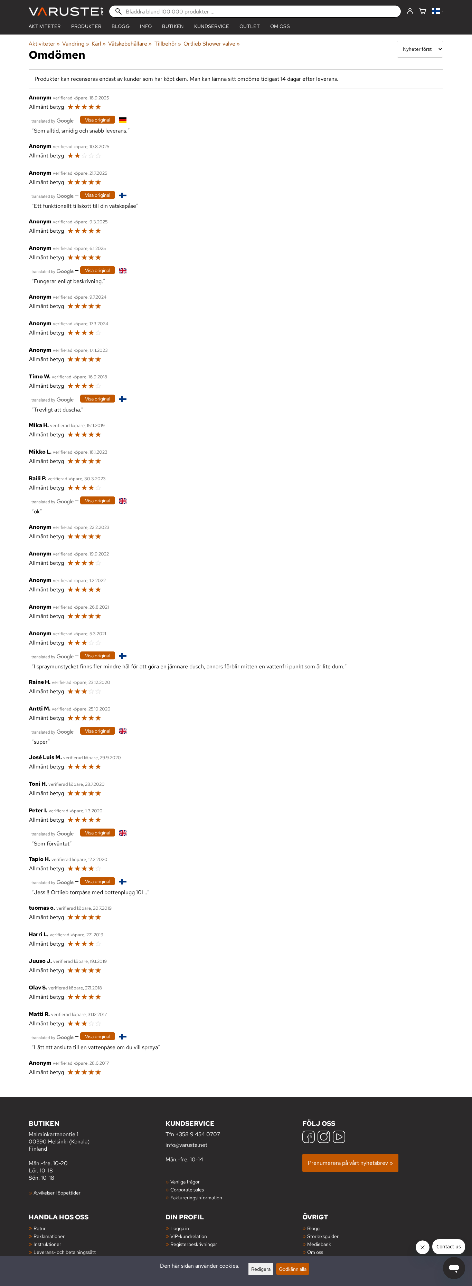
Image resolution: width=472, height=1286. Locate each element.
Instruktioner (47, 1244)
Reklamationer (49, 1236)
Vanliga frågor (185, 1181)
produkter (86, 26)
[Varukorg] (422, 11)
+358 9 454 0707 (198, 1134)
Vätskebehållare (130, 43)
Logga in (179, 1228)
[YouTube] (339, 1138)
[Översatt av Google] (52, 120)
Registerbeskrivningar (193, 1244)
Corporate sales (187, 1189)
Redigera (261, 1269)
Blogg (313, 1228)
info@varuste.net (186, 1145)
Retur (40, 1228)
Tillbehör (167, 43)
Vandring (75, 43)
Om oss (280, 26)
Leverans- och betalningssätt (65, 1252)
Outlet (249, 26)
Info (146, 26)
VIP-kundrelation (188, 1236)
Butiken (172, 26)
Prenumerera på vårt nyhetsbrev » (350, 1163)
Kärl (99, 43)
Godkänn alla (292, 1269)
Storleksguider (323, 1236)
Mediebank (319, 1244)
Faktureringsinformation (196, 1197)
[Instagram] (324, 1138)
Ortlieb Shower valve (211, 43)
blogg (121, 26)
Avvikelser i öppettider (57, 1192)
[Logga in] (410, 11)
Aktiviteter (45, 26)
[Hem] (66, 11)
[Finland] (437, 11)
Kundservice (211, 26)
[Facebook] (308, 1138)
